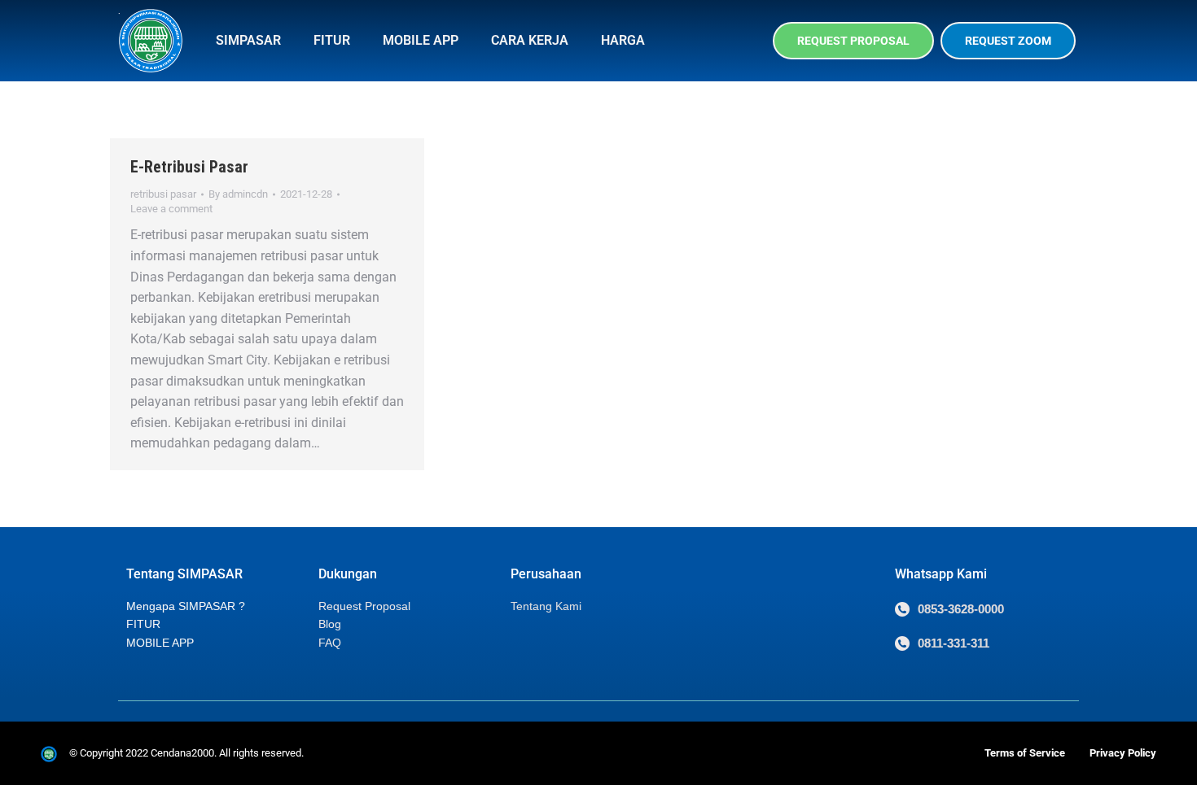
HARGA (623, 40)
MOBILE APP (420, 40)
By (238, 194)
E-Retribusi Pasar (189, 167)
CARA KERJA (529, 40)
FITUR (332, 40)
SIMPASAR (248, 40)
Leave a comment (171, 209)
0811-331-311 (953, 643)
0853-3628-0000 (961, 609)
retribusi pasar (163, 194)
